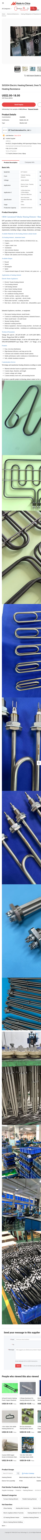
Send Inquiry (18, 104)
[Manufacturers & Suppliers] (20, 3)
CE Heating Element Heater (11, 1517)
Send (18, 1366)
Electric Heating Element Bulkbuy (13, 1522)
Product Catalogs (28, 1473)
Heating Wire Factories (22, 1508)
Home (3, 14)
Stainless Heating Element (31, 1517)
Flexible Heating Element (29, 1499)
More (3, 1526)
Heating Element (7, 1477)
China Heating (7, 1508)
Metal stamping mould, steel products (28, 1477)
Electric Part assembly (8, 1481)
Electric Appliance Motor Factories (13, 1513)
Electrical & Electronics (13, 14)
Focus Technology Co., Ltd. (24, 1532)
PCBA (21, 1481)
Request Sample (33, 109)
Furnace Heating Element (10, 1499)
